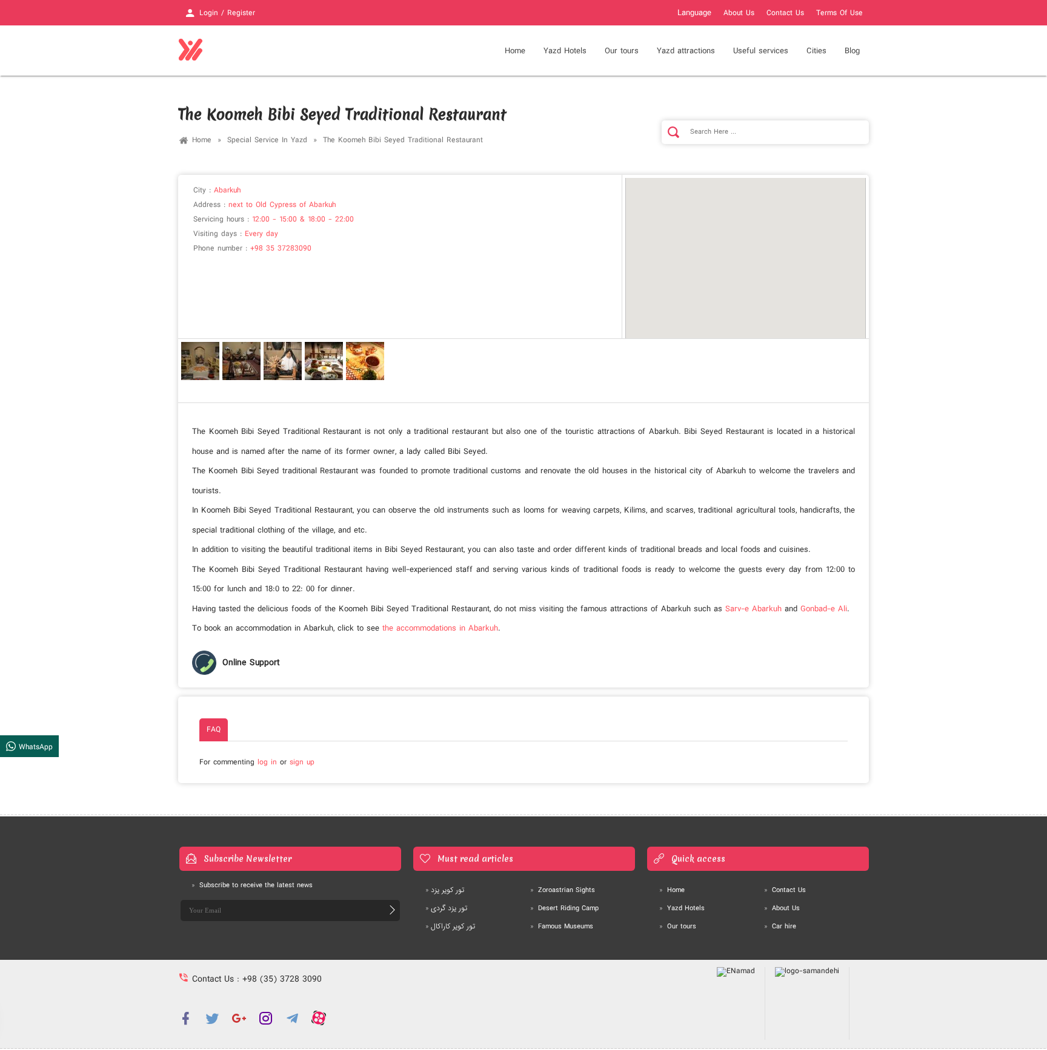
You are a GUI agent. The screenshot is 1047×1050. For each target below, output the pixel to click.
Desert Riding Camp (564, 908)
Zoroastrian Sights (562, 890)
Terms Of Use (839, 13)
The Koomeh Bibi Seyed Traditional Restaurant (403, 140)
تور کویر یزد (444, 890)
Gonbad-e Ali (823, 608)
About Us (738, 13)
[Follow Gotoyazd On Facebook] (185, 1018)
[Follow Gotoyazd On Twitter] (212, 1018)
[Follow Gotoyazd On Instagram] (265, 1018)
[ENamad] (736, 1003)
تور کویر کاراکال (450, 926)
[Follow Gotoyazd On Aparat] (318, 1018)
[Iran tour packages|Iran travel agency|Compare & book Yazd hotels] (190, 50)
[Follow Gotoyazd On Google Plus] (238, 1018)
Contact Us (785, 13)
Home (515, 50)
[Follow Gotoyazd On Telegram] (292, 1018)
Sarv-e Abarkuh (753, 608)
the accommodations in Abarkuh (440, 628)
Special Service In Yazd (267, 140)
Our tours (622, 50)
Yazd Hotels (682, 908)
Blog (852, 50)
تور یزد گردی (446, 908)
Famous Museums (561, 926)
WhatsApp (34, 746)
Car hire (780, 926)
